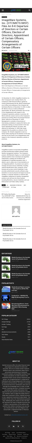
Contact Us (24, 438)
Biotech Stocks (12, 434)
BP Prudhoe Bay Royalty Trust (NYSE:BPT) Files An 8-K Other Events (8, 195)
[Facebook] (9, 426)
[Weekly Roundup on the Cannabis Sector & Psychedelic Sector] (6, 259)
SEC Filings (8, 14)
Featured (19, 434)
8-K (7, 185)
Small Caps (26, 434)
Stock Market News (21, 432)
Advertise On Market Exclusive (12, 438)
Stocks (13, 432)
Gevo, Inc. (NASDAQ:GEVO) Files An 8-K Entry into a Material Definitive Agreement (23, 196)
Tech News (4, 434)
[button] (2, 10)
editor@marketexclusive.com (19, 415)
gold (4, 436)
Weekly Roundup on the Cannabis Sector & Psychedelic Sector (14, 229)
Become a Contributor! (22, 436)
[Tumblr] (18, 426)
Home (3, 14)
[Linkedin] (13, 426)
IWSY (25, 185)
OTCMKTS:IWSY (5, 187)
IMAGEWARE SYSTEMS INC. (16, 185)
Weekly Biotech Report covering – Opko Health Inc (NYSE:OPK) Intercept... (20, 288)
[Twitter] (23, 426)
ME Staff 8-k (4, 50)
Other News (9, 436)
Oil (14, 436)
